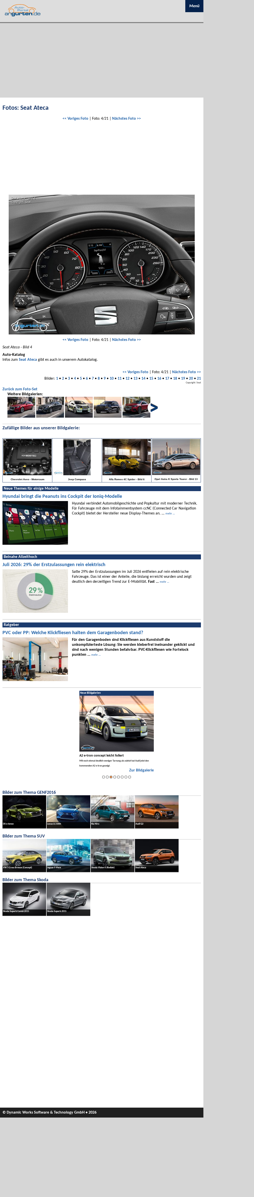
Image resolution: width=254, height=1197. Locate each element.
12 (127, 379)
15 (151, 379)
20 (191, 379)
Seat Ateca (28, 360)
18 (175, 379)
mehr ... (170, 513)
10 (112, 379)
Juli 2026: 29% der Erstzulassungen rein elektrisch (53, 564)
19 (183, 379)
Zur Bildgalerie (141, 770)
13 (135, 379)
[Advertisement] (101, 60)
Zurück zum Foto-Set (19, 389)
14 (143, 379)
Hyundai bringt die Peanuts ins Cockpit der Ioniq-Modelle (62, 496)
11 (120, 379)
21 (199, 379)
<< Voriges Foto (75, 119)
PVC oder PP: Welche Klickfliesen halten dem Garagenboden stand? (72, 632)
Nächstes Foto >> (126, 119)
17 (167, 379)
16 (159, 379)
